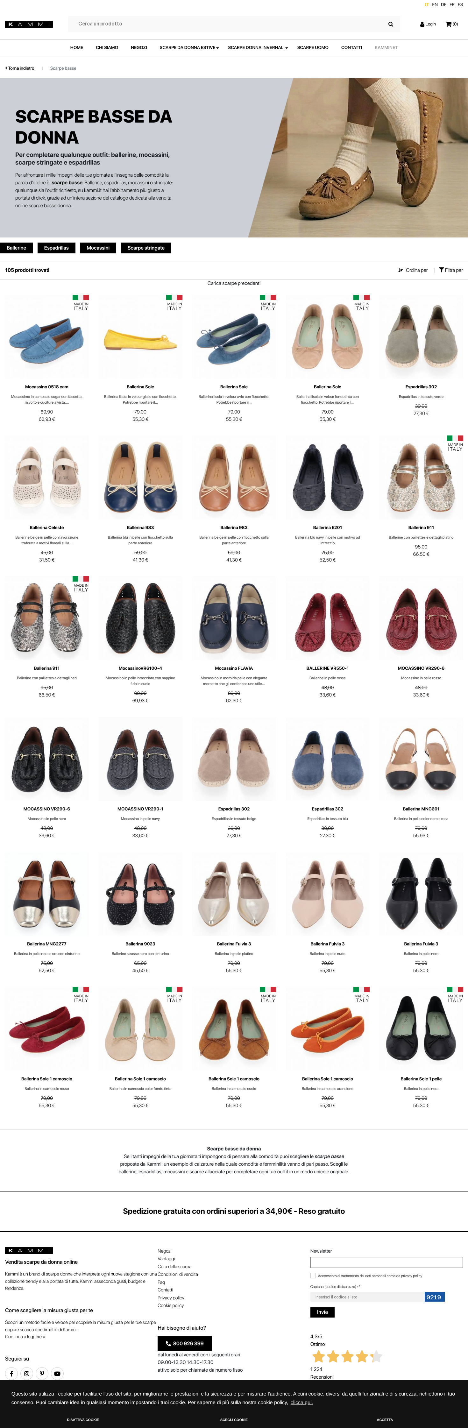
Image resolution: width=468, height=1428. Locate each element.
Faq (161, 1282)
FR (452, 4)
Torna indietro (20, 68)
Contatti (165, 1290)
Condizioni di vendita (178, 1274)
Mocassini (98, 248)
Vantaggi (166, 1259)
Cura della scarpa (174, 1266)
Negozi (164, 1251)
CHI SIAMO (107, 47)
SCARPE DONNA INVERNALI (256, 47)
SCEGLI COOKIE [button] (234, 1420)
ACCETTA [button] (385, 1420)
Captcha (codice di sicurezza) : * (335, 1286)
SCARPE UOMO (313, 47)
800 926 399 (187, 1343)
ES (460, 4)
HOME (76, 47)
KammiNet (386, 47)
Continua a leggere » (25, 1337)
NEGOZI (139, 47)
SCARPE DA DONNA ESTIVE (188, 47)
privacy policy (411, 1276)
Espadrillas (56, 248)
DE (443, 4)
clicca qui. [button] (302, 1402)
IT (427, 4)
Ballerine (16, 248)
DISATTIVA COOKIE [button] (83, 1420)
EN (435, 4)
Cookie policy (171, 1305)
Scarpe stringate (146, 248)
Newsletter (321, 1251)
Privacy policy (171, 1298)
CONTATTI (351, 47)
